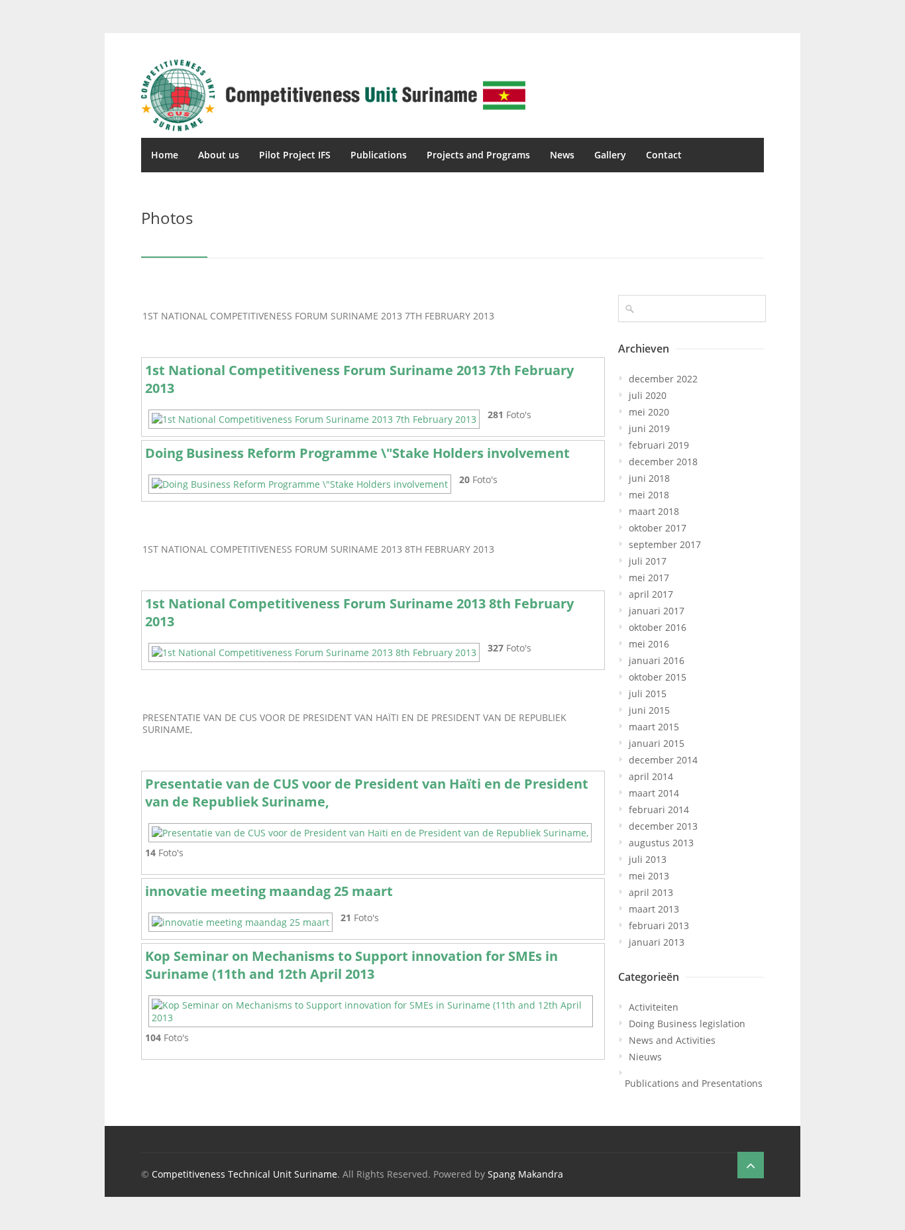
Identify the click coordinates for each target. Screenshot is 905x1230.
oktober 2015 (657, 677)
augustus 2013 (661, 842)
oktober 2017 (657, 528)
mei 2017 (649, 577)
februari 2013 (659, 925)
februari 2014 (659, 809)
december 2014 (663, 760)
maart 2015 (654, 726)
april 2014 (651, 776)
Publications (378, 154)
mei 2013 (649, 875)
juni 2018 (649, 478)
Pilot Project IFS (295, 154)
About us (218, 154)
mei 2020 (649, 412)
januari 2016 (656, 660)
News (562, 154)
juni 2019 (649, 428)
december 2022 (663, 378)
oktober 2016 (657, 627)
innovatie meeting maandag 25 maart (269, 891)
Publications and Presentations (694, 1083)
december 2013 (663, 826)
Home (164, 154)
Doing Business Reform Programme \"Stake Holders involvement (357, 453)
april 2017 (651, 594)
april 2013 (651, 892)
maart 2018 (654, 511)
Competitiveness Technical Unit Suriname (244, 1174)
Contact (664, 154)
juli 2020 (647, 395)
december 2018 (663, 461)
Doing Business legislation (687, 1023)
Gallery (610, 154)
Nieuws (645, 1056)
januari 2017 (656, 610)
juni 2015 (649, 710)
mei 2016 (649, 644)
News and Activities (672, 1040)
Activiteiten (653, 1007)
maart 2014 (654, 793)
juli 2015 (647, 693)
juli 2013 (647, 859)
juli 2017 (647, 561)
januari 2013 (656, 942)
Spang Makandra (525, 1174)
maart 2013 (654, 909)
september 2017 (665, 544)
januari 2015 (656, 743)
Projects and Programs (478, 154)
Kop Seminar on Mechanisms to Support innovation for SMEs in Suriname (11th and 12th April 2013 (351, 965)
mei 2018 (649, 494)
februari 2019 (659, 445)
